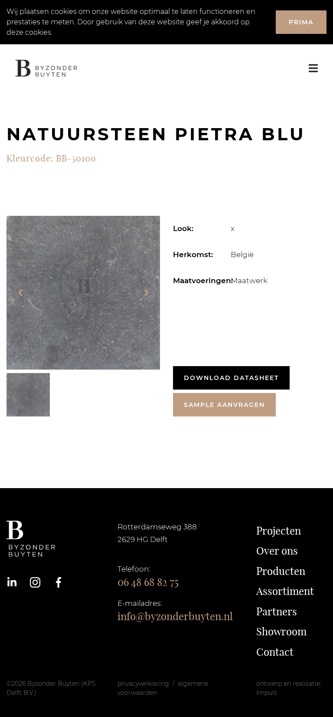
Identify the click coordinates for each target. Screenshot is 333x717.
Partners (276, 611)
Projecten (278, 530)
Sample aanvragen (224, 405)
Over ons (277, 550)
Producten (280, 571)
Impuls (266, 693)
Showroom (281, 631)
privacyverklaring (143, 683)
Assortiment (285, 591)
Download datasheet (231, 378)
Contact (275, 651)
